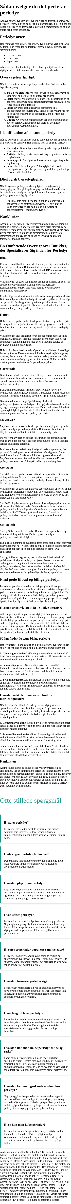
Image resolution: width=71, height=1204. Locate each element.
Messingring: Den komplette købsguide (20, 1158)
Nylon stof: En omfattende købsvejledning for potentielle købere (31, 1174)
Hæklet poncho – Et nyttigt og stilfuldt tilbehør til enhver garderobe (35, 1168)
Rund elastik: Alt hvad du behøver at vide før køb (34, 1162)
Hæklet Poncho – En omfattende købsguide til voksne (37, 1155)
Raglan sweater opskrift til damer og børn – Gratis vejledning (32, 1186)
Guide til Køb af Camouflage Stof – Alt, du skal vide (30, 1180)
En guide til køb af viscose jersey (38, 1184)
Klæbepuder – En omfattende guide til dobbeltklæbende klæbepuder (35, 1165)
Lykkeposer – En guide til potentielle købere (36, 1199)
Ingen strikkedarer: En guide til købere (33, 1192)
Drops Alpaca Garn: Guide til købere (33, 1161)
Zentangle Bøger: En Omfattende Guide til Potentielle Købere (31, 1177)
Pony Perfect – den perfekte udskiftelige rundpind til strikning (31, 1189)
